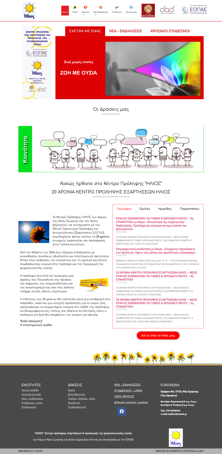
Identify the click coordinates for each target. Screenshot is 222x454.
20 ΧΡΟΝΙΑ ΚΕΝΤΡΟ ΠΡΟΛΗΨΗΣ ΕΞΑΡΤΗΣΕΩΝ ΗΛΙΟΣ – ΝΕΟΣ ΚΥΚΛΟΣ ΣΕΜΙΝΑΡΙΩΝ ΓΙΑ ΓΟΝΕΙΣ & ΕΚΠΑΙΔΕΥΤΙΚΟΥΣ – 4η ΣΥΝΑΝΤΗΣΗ (156, 276)
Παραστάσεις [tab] (189, 208)
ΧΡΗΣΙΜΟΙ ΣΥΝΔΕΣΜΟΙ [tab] (170, 31)
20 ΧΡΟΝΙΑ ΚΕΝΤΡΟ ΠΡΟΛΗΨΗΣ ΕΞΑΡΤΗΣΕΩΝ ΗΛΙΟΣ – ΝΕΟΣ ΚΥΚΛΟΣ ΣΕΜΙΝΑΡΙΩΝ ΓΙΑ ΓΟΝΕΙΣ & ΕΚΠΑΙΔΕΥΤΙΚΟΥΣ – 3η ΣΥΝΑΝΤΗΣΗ (156, 303)
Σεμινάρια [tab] (124, 208)
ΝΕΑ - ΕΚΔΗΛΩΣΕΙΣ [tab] (125, 31)
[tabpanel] (129, 67)
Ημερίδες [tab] (165, 208)
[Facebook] (122, 411)
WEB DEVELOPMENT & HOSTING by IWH (180, 451)
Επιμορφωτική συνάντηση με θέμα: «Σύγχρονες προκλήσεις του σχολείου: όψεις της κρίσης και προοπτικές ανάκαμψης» (156, 250)
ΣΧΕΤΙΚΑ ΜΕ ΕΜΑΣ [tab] (85, 31)
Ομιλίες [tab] (144, 208)
